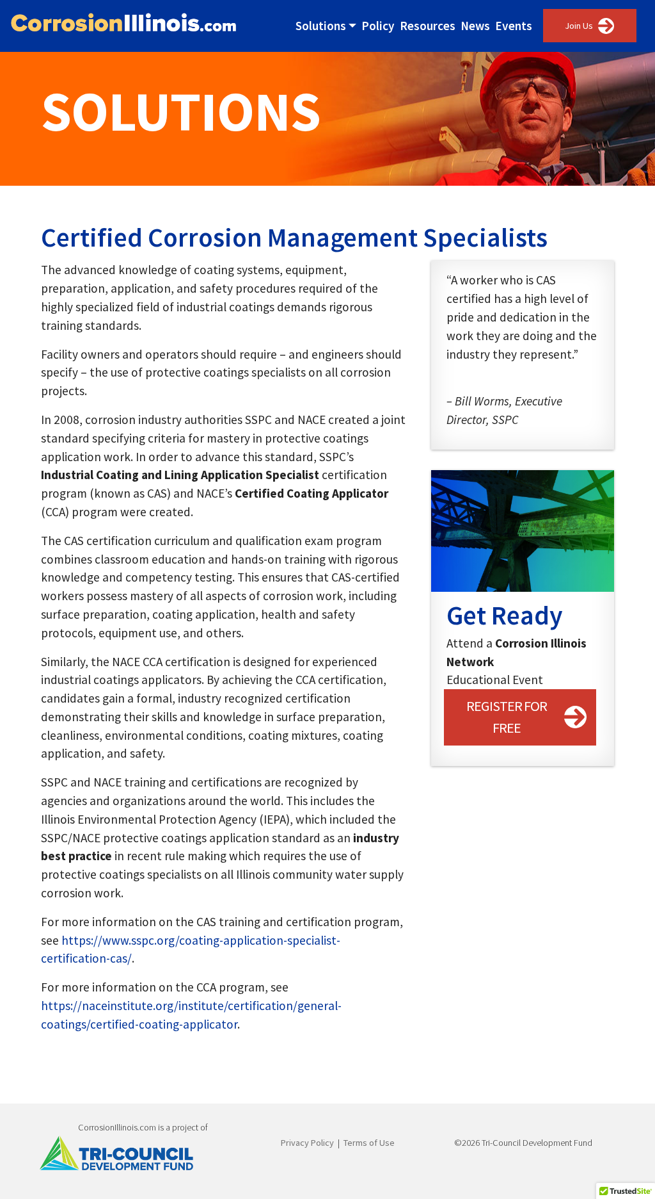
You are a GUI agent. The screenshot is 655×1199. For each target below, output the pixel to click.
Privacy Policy (307, 1142)
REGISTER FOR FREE (506, 717)
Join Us (579, 25)
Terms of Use (369, 1142)
